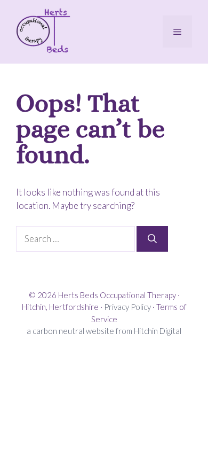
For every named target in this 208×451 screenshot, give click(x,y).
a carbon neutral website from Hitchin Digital (104, 331)
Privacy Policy (127, 307)
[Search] (152, 239)
